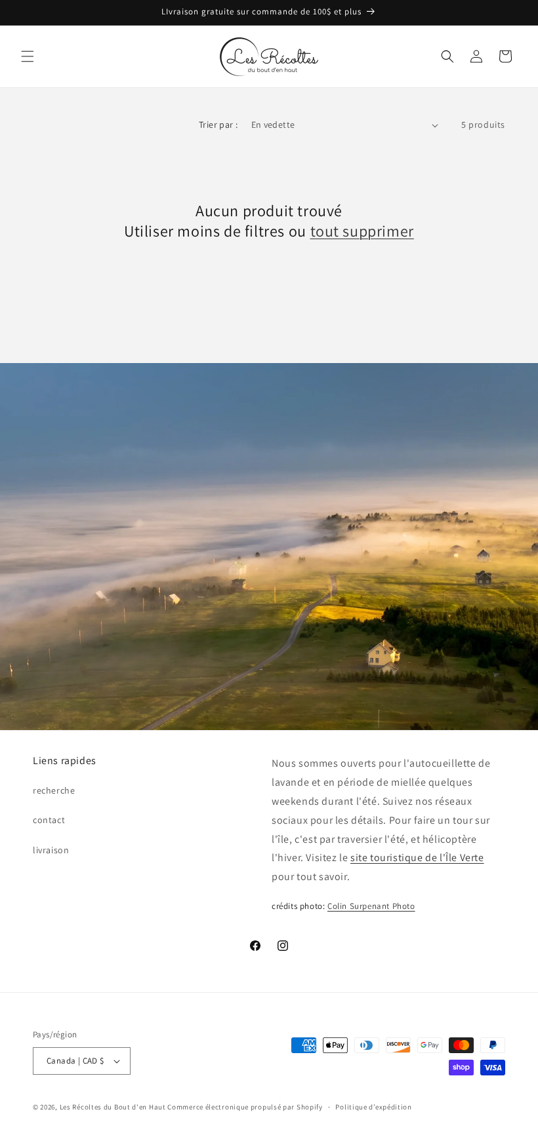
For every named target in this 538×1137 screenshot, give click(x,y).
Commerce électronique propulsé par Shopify (244, 1106)
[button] (27, 56)
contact (49, 820)
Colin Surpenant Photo (371, 906)
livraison (51, 850)
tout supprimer (362, 231)
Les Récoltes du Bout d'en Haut (113, 1106)
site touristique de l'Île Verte (417, 857)
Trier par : (218, 124)
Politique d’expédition (373, 1106)
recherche (54, 790)
